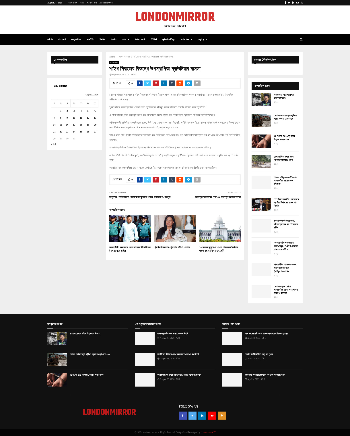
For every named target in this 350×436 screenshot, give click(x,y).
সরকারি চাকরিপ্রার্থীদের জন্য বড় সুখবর (259, 354)
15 (61, 124)
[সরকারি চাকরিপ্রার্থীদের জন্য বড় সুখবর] (232, 359)
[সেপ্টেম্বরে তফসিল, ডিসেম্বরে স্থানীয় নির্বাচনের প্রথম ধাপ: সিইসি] (261, 204)
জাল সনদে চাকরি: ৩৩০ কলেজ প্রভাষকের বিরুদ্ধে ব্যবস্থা (266, 333)
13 (95, 117)
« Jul (53, 144)
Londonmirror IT (208, 432)
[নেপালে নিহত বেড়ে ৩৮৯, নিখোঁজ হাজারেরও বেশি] (261, 161)
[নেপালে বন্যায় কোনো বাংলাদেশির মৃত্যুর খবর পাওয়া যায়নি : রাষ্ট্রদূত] (261, 291)
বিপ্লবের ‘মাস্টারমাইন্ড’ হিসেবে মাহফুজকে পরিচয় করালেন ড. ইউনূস (139, 197)
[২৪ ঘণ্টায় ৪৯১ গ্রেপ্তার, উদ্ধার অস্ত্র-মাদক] (261, 141)
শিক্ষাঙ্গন (102, 39)
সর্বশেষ (50, 39)
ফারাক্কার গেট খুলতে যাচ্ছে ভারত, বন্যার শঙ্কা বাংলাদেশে (179, 374)
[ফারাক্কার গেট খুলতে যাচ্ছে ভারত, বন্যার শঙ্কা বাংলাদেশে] (145, 380)
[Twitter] (192, 416)
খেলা (124, 39)
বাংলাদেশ (62, 39)
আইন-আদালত (114, 62)
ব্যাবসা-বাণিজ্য (168, 39)
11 (81, 117)
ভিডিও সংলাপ (72, 2)
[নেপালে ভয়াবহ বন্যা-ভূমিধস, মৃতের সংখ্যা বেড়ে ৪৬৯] (261, 120)
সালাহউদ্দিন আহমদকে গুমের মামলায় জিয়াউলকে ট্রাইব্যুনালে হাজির (285, 267)
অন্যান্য (201, 39)
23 (67, 131)
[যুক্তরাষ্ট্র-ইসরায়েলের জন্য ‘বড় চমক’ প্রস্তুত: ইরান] (232, 380)
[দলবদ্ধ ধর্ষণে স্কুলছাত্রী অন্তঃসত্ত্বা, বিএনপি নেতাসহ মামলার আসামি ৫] (261, 247)
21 (54, 131)
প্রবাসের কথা (92, 2)
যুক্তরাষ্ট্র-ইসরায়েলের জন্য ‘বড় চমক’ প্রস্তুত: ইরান (265, 374)
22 (61, 131)
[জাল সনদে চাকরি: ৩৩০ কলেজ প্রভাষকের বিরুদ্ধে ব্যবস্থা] (232, 338)
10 (74, 117)
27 (95, 131)
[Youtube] (212, 416)
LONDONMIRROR (175, 17)
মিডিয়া (82, 2)
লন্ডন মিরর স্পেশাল (106, 2)
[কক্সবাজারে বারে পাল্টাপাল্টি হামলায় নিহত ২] (261, 99)
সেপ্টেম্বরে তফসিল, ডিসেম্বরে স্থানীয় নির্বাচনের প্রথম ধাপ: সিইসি (286, 202)
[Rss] (222, 416)
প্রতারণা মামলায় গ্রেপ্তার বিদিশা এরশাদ (172, 247)
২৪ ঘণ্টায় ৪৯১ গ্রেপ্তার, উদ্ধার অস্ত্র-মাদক (86, 374)
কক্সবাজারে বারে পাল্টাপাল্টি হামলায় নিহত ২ (85, 333)
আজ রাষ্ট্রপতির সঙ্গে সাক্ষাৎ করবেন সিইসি (172, 333)
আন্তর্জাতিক (76, 39)
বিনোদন (114, 39)
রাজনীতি (90, 39)
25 (81, 131)
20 (95, 124)
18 (81, 124)
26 (88, 131)
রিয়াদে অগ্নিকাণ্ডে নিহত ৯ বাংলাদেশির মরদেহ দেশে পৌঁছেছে (285, 180)
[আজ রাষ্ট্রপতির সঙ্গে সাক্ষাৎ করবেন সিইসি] (145, 338)
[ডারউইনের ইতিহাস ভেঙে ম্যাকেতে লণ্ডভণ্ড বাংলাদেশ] (145, 359)
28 (54, 138)
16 (67, 124)
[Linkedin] (202, 416)
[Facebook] (183, 416)
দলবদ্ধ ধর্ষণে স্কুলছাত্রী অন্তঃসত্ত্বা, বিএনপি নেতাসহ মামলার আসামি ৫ (286, 246)
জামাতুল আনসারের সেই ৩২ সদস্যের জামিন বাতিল (218, 197)
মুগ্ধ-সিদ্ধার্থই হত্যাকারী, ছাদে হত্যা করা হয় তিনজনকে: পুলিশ (286, 224)
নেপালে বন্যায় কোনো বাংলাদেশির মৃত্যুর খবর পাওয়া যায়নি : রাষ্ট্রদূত (286, 289)
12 (88, 117)
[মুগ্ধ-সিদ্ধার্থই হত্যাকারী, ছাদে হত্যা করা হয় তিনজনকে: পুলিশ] (261, 226)
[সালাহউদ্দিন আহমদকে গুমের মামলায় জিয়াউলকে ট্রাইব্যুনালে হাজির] (261, 269)
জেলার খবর (184, 39)
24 (74, 131)
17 (74, 124)
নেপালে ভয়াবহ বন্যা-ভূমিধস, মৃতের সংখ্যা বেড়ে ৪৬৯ (90, 354)
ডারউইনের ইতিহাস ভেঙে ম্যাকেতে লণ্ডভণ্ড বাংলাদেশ (178, 354)
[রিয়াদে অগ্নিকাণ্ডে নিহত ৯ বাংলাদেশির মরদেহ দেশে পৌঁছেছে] (261, 182)
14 (54, 124)
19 (88, 124)
